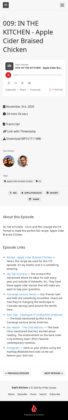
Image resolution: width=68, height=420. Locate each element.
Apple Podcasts (33, 192)
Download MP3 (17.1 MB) (23, 139)
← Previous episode (17, 373)
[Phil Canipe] (23, 161)
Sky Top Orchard (17, 274)
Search (43, 394)
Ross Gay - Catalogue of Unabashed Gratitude (34, 314)
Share (36, 199)
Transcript (12, 124)
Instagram (13, 348)
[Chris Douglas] (9, 161)
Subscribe (55, 394)
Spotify (54, 192)
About (11, 394)
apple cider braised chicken (19, 181)
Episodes (22, 394)
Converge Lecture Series (22, 294)
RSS (15, 192)
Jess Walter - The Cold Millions (25, 327)
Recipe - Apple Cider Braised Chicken (30, 257)
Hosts (33, 394)
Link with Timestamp (21, 131)
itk (39, 181)
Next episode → (53, 373)
